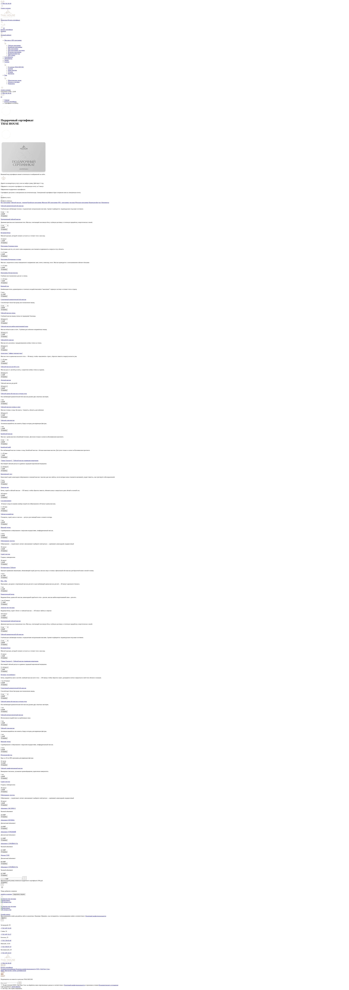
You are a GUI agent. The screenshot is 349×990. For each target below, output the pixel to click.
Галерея (10, 68)
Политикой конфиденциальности (95, 916)
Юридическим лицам (14, 80)
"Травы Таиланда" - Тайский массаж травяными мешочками (19, 460)
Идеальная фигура (6, 755)
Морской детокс (6, 527)
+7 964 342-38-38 (6, 3)
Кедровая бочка (5, 232)
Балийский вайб (6, 447)
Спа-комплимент (6, 500)
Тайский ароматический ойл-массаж (12, 206)
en (4, 28)
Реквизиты (11, 83)
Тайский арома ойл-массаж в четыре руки (14, 393)
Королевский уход (6, 474)
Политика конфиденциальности (26, 969)
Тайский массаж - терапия (19, 202)
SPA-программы (13, 49)
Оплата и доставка (14, 82)
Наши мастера (12, 70)
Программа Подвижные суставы (11, 259)
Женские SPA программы (50, 202)
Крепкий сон (5, 286)
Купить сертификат (14, 20)
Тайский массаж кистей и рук (10, 366)
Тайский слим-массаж (7, 420)
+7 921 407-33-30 (6, 928)
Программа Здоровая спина (9, 246)
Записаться (4, 20)
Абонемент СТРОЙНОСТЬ (9, 843)
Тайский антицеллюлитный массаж (12, 715)
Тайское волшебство (7, 514)
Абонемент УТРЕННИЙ (8, 832)
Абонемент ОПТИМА (8, 820)
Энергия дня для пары (8, 607)
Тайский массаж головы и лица (10, 407)
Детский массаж (6, 380)
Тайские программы (14, 45)
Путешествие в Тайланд (8, 567)
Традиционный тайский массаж (11, 219)
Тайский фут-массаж (7, 340)
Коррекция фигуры (14, 53)
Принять (3, 918)
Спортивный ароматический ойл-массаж (13, 299)
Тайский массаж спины (8, 313)
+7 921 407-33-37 (6, 934)
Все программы (5, 202)
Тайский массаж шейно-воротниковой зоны (14, 326)
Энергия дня (5, 487)
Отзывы (10, 72)
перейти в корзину (6, 894)
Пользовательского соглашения (108, 985)
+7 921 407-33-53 (6, 953)
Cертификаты (8, 57)
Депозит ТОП (5, 855)
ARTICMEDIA (16, 987)
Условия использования (8, 969)
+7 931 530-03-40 (6, 940)
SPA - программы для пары (66, 202)
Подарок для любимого (8, 674)
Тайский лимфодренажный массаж (12, 768)
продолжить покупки (19, 894)
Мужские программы (14, 52)
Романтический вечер (7, 594)
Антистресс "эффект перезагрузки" (12, 353)
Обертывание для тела (8, 541)
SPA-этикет (11, 55)
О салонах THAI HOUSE (16, 67)
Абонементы (8, 58)
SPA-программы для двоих (16, 50)
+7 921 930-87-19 (6, 946)
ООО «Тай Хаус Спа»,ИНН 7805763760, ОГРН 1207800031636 (25, 969)
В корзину (4, 216)
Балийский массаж (6, 434)
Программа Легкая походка (9, 273)
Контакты (11, 73)
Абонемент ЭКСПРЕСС (8, 808)
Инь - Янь (4, 581)
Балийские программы (15, 47)
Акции (6, 60)
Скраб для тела (5, 554)
